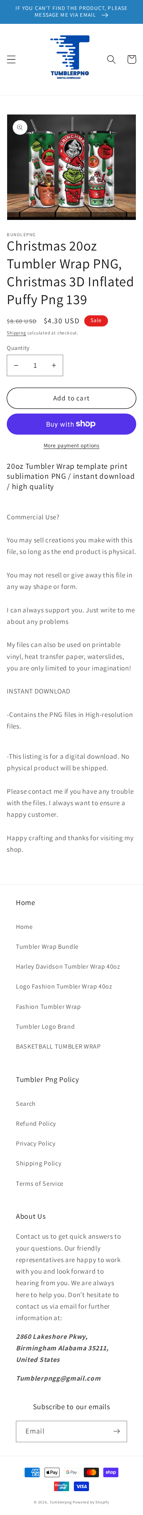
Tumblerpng (61, 1502)
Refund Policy (36, 1123)
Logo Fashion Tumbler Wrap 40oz (64, 986)
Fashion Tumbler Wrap (48, 1006)
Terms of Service (40, 1183)
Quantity (18, 348)
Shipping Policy (38, 1163)
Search (26, 1103)
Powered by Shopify (91, 1502)
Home (24, 927)
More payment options (72, 445)
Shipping (16, 333)
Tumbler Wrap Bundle (47, 946)
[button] (11, 59)
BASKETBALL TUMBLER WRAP (58, 1046)
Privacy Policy (36, 1143)
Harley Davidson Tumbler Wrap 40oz (68, 966)
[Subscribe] (116, 1431)
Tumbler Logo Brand (45, 1026)
